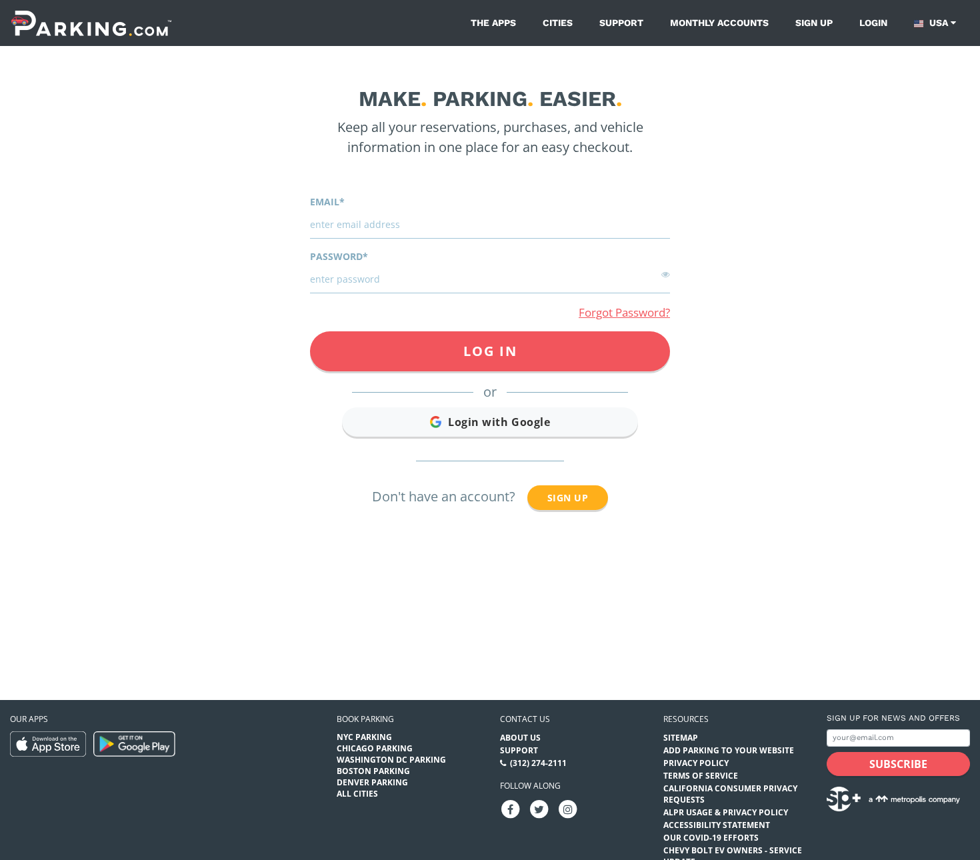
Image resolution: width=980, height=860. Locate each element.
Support (621, 22)
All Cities (357, 793)
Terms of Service (700, 775)
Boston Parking (373, 771)
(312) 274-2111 (538, 763)
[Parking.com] (91, 23)
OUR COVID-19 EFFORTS (711, 837)
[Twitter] (539, 808)
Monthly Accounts (719, 22)
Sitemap (680, 737)
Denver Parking (372, 782)
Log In (490, 351)
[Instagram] (568, 808)
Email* (327, 201)
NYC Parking (364, 737)
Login (873, 22)
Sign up (814, 22)
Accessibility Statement (716, 825)
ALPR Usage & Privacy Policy (725, 812)
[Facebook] (510, 808)
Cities (558, 22)
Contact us (525, 719)
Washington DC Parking (391, 759)
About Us (520, 737)
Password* (339, 256)
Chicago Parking (375, 748)
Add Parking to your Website (728, 750)
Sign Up (567, 497)
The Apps (493, 22)
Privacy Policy (696, 763)
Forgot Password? (624, 312)
